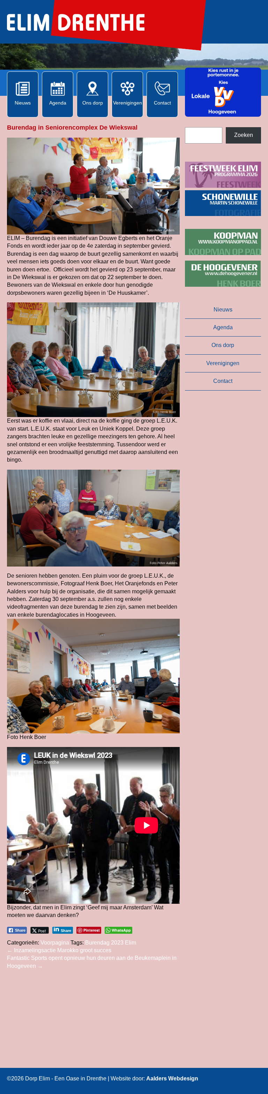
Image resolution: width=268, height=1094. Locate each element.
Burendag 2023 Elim (110, 943)
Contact (222, 381)
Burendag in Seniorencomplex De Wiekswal (73, 127)
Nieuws (223, 310)
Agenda (223, 327)
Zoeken (243, 135)
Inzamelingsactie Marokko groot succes (59, 950)
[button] (223, 92)
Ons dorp (222, 345)
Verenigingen (222, 363)
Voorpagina (54, 943)
